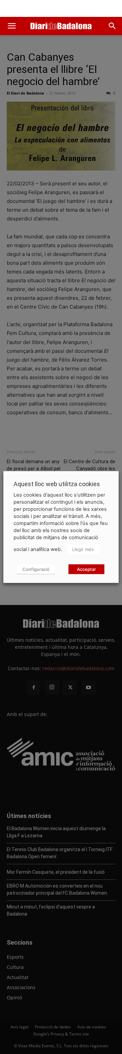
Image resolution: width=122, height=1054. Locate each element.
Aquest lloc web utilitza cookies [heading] (57, 484)
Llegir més (83, 549)
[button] (11, 26)
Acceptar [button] (86, 569)
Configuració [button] (35, 569)
